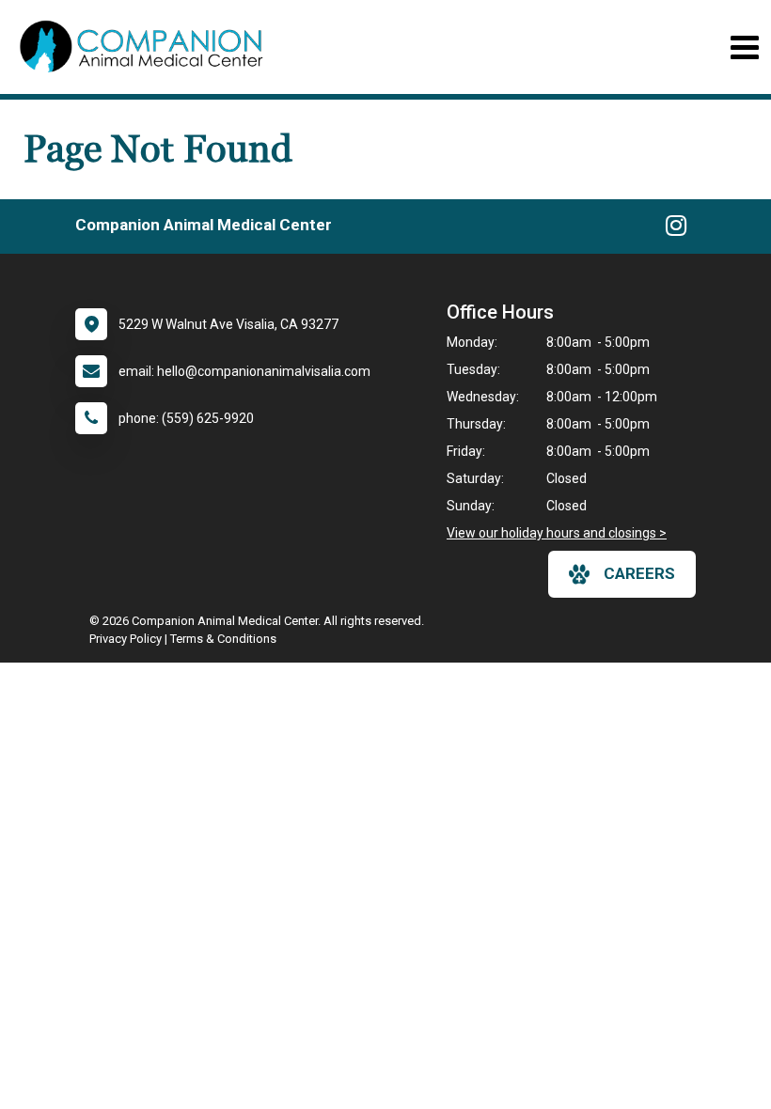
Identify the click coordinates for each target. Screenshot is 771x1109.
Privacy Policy (125, 639)
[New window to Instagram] (676, 229)
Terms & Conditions (223, 639)
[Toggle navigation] (744, 47)
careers (639, 573)
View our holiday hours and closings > (557, 532)
